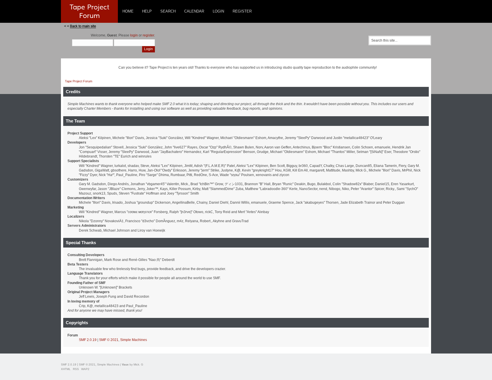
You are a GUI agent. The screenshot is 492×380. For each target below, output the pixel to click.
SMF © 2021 (108, 340)
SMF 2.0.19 (88, 340)
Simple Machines (133, 340)
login (134, 35)
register (148, 35)
